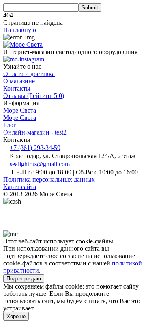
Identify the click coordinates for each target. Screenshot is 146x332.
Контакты (16, 88)
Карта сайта (19, 186)
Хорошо (16, 316)
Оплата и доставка (29, 73)
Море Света (19, 110)
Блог (9, 125)
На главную (19, 29)
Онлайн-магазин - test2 (35, 132)
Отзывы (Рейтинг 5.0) (33, 95)
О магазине (19, 81)
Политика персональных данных (49, 179)
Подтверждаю (23, 279)
